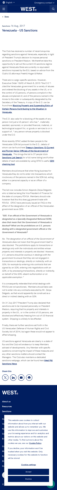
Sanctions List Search (12, 157)
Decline (28, 479)
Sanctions (6, 411)
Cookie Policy (35, 443)
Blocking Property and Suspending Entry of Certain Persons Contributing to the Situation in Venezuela (27, 108)
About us (6, 401)
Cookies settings (28, 464)
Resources (7, 406)
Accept (28, 472)
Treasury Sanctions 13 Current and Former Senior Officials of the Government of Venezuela (28, 151)
